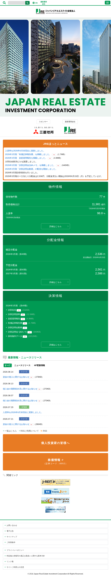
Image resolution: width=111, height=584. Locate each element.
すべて (8, 365)
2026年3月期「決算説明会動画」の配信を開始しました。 (31, 169)
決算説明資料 (14, 314)
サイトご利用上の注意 (15, 567)
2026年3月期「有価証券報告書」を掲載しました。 (28, 154)
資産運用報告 (14, 318)
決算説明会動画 (15, 327)
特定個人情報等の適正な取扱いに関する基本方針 (26, 556)
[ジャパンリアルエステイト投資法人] (55, 14)
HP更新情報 (39, 365)
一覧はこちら (11, 431)
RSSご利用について (30, 431)
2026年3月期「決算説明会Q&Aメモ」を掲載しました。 (30, 165)
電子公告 (10, 531)
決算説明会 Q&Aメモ (17, 332)
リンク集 (10, 562)
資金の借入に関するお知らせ (16, 377)
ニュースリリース (22, 365)
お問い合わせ (12, 525)
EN (36, 3)
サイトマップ (12, 537)
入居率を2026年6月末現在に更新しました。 (25, 151)
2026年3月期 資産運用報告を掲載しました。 (26, 158)
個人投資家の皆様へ (55, 442)
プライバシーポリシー (15, 550)
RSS (45, 431)
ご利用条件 (11, 542)
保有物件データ (15, 336)
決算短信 (12, 310)
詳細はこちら (55, 226)
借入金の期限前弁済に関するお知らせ (20, 389)
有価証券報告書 (15, 323)
